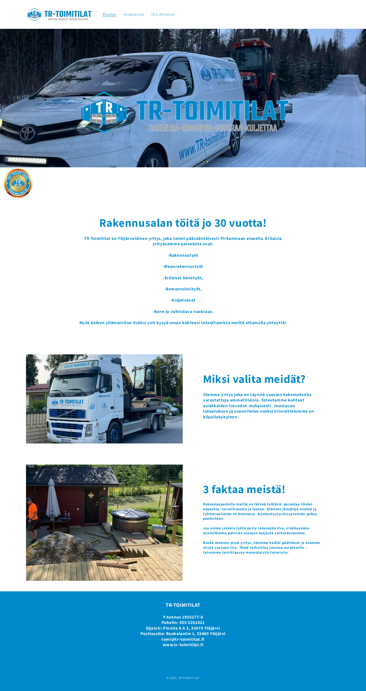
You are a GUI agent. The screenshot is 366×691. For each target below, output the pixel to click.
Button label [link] (183, 202)
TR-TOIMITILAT (189, 678)
